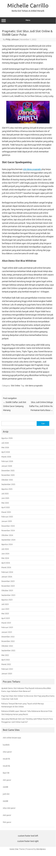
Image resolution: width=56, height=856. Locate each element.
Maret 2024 (6, 567)
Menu (28, 20)
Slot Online (15, 386)
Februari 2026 (7, 461)
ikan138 (6, 773)
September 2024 (8, 540)
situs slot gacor (9, 808)
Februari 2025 (7, 517)
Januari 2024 (6, 577)
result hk (6, 759)
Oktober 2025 (7, 480)
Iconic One (14, 849)
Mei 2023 (5, 614)
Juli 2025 (5, 494)
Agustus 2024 (6, 544)
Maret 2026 (6, 457)
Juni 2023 (5, 609)
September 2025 (8, 484)
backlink (6, 745)
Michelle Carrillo (28, 5)
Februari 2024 (7, 572)
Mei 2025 (5, 503)
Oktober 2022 (7, 646)
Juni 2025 (5, 498)
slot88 (5, 787)
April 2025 (5, 507)
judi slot (6, 794)
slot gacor (7, 780)
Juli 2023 (5, 604)
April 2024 (5, 563)
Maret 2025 (6, 512)
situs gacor (7, 752)
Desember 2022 (7, 637)
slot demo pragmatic (32, 169)
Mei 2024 (5, 558)
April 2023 (5, 618)
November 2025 (8, 475)
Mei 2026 (5, 447)
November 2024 (8, 530)
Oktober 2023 (7, 590)
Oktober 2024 (7, 535)
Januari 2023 (6, 632)
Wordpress (41, 849)
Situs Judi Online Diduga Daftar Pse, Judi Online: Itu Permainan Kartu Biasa (41, 406)
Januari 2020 (6, 673)
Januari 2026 (6, 466)
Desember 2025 (7, 470)
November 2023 (8, 586)
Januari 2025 (6, 521)
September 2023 (8, 595)
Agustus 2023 (6, 600)
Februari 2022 (7, 669)
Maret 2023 (6, 623)
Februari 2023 (7, 627)
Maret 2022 (6, 664)
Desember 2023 (7, 581)
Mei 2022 (5, 655)
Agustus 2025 (6, 489)
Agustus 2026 (6, 438)
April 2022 (5, 660)
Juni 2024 (5, 554)
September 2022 (8, 650)
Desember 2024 (7, 526)
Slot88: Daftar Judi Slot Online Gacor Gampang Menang (14, 406)
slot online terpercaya (12, 738)
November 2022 (8, 641)
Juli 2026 (5, 443)
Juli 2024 (5, 549)
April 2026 (5, 452)
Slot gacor (7, 822)
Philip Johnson (12, 39)
